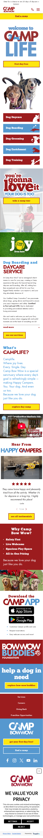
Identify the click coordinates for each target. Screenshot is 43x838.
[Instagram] (14, 760)
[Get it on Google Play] (21, 619)
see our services (14, 335)
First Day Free (21, 64)
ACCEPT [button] (30, 821)
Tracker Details (16, 833)
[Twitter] (21, 760)
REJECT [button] (21, 826)
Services (21, 697)
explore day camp (21, 407)
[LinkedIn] (35, 760)
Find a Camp (21, 16)
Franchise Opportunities (21, 715)
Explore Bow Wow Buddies (21, 685)
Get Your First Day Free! (21, 742)
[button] (39, 771)
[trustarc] (36, 833)
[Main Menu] (38, 9)
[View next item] (26, 509)
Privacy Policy (7, 833)
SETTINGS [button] (12, 821)
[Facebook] (7, 760)
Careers (21, 703)
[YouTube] (28, 760)
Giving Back (21, 709)
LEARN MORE (25, 4)
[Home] (9, 9)
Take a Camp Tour (21, 201)
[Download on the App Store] (21, 610)
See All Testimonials (21, 517)
